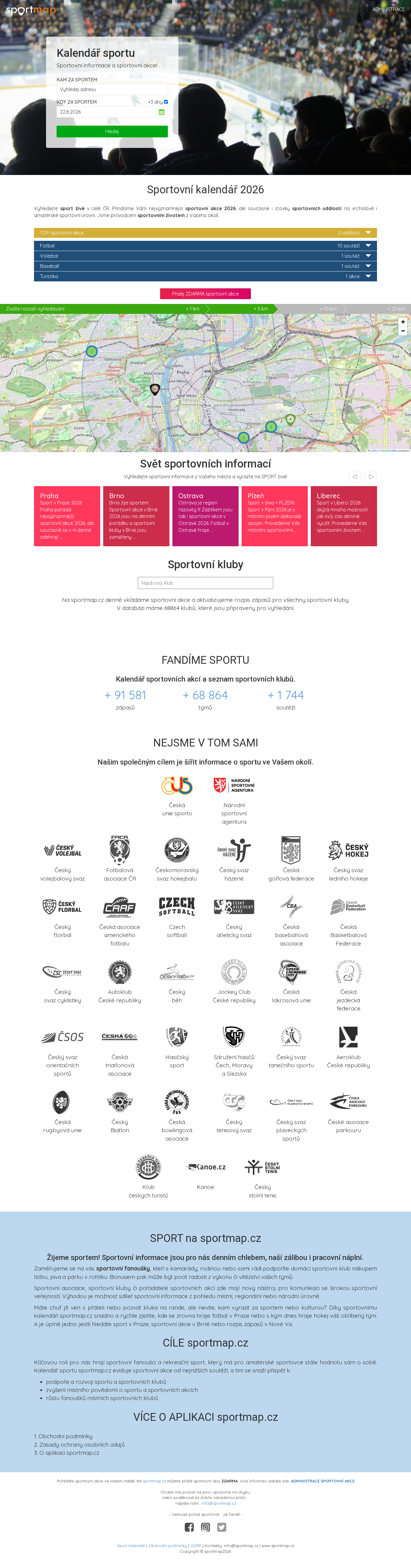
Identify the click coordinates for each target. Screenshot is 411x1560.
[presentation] (355, 476)
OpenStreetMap (389, 450)
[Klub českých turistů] (148, 1166)
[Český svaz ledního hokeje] (348, 849)
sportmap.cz (154, 1481)
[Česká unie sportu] (177, 784)
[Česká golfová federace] (291, 849)
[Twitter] (221, 1526)
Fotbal (200, 246)
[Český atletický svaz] (234, 906)
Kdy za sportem (77, 102)
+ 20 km (396, 309)
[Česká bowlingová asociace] (177, 1101)
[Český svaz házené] (234, 849)
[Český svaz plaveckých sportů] (291, 1101)
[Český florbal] (63, 906)
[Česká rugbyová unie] (63, 1101)
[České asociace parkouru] (348, 1101)
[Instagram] (206, 1526)
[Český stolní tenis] (263, 1166)
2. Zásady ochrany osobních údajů (79, 1444)
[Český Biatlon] (120, 1101)
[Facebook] (190, 1526)
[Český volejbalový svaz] (63, 849)
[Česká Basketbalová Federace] (348, 906)
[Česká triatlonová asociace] (120, 1036)
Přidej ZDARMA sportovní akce (205, 294)
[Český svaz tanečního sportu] (291, 1036)
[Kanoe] (205, 1166)
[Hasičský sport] (177, 1036)
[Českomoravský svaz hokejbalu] (177, 849)
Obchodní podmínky (167, 1545)
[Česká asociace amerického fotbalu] (120, 906)
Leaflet (373, 450)
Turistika (200, 276)
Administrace (388, 9)
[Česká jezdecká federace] (348, 971)
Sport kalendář (131, 1545)
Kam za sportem (77, 80)
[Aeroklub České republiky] (348, 1036)
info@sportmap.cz (219, 1503)
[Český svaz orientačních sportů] (63, 1036)
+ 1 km (102, 309)
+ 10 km (328, 309)
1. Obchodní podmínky (63, 1436)
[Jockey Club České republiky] (234, 971)
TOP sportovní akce (200, 233)
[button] (155, 390)
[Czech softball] (177, 906)
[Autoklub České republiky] (120, 971)
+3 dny (155, 102)
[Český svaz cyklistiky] (63, 971)
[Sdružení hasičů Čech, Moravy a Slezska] (234, 1036)
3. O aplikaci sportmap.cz (66, 1452)
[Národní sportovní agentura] (234, 784)
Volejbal (200, 256)
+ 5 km (261, 309)
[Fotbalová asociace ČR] (120, 849)
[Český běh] (177, 971)
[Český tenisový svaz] (234, 1101)
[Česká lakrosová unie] (291, 971)
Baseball (200, 266)
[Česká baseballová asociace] (291, 906)
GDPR (195, 1545)
